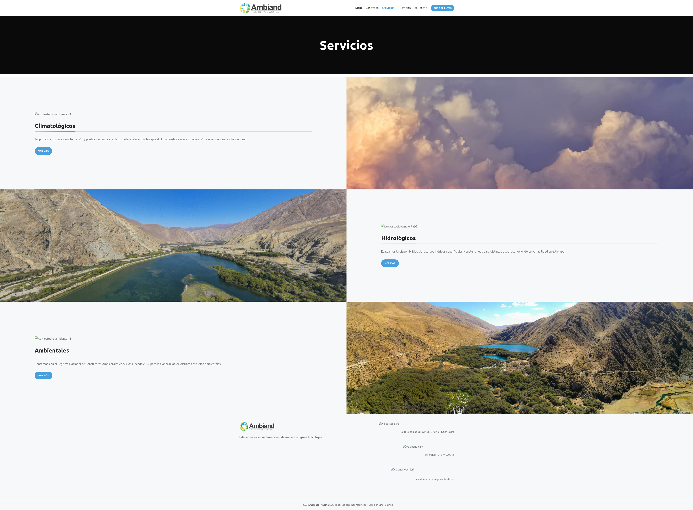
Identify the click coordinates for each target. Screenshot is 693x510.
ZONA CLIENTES (442, 8)
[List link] (401, 455)
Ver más (43, 151)
